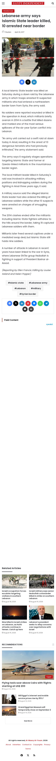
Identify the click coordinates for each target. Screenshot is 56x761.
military (37, 288)
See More (28, 721)
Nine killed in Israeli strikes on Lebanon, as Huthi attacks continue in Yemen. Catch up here (14, 626)
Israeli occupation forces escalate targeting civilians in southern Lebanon (14, 595)
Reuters (8, 32)
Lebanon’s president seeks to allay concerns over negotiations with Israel (40, 626)
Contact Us (27, 744)
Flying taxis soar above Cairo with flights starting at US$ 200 (26, 684)
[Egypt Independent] (28, 3)
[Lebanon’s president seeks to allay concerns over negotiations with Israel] (41, 613)
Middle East (8, 11)
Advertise (17, 744)
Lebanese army (39, 282)
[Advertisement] (28, 446)
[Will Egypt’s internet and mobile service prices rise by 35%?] (9, 699)
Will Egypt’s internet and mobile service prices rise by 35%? (33, 697)
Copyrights (37, 744)
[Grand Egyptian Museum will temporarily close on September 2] (9, 711)
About (8, 744)
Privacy (47, 744)
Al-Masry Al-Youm (34, 740)
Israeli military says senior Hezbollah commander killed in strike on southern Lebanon (41, 595)
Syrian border (28, 294)
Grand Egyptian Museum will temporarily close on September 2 (34, 708)
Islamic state (17, 282)
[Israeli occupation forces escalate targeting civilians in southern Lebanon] (14, 581)
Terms (28, 748)
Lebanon (21, 288)
